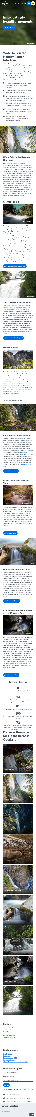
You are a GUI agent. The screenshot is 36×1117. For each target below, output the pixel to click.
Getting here (6, 1056)
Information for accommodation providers (15, 1062)
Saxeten (32, 563)
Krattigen (22, 440)
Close (32, 1114)
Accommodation (8, 1058)
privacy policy (23, 1089)
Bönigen (21, 309)
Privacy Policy (5, 1111)
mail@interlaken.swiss (9, 1037)
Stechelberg (28, 633)
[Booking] (33, 3)
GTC (15, 1058)
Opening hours (7, 1054)
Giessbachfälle (31, 43)
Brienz (33, 151)
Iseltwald (5, 311)
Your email (8, 1076)
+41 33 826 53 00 (10, 1035)
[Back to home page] (4, 3)
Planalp (16, 393)
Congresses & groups (9, 1060)
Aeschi (8, 442)
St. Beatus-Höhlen (27, 503)
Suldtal (32, 429)
